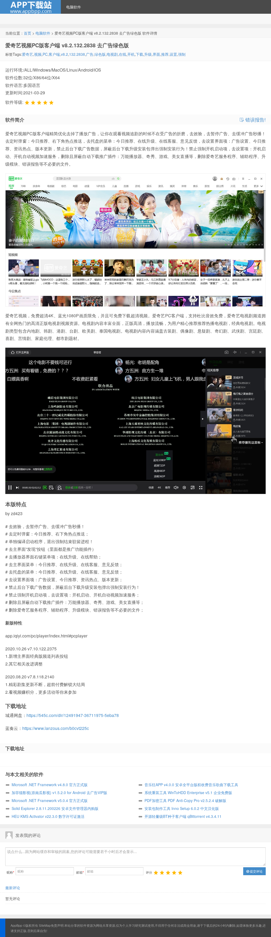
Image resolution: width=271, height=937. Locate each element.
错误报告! (255, 119)
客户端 (54, 54)
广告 (89, 54)
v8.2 (64, 54)
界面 (156, 54)
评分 (149, 872)
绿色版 (100, 54)
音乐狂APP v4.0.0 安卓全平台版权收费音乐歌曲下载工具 (191, 784)
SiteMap (45, 925)
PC (45, 54)
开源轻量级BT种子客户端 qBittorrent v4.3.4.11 (183, 816)
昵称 (10, 872)
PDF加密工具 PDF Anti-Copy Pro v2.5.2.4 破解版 (185, 800)
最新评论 (12, 887)
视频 (38, 54)
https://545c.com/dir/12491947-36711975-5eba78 (72, 715)
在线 (122, 54)
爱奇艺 (27, 54)
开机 (131, 54)
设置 (173, 54)
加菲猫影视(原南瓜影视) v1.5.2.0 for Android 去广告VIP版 (59, 792)
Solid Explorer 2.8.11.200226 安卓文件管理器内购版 (55, 808)
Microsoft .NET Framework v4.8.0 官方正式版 (50, 784)
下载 (139, 54)
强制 (182, 54)
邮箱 (80, 872)
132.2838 (77, 54)
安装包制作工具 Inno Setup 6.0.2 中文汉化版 (181, 808)
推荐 (165, 54)
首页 (27, 33)
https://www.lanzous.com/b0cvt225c (55, 728)
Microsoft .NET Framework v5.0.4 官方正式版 (50, 800)
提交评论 (256, 871)
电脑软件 (73, 7)
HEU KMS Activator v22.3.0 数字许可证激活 (48, 816)
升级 (148, 54)
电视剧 (112, 54)
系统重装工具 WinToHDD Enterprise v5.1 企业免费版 (188, 792)
